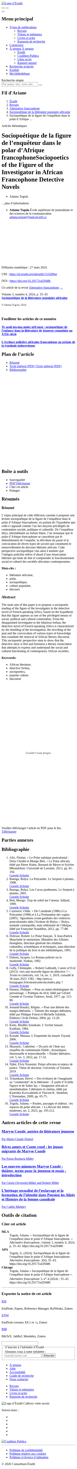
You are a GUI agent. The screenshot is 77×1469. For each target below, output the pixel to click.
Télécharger (9, 831)
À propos (28, 48)
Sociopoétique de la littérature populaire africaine (39, 112)
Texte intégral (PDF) (22, 366)
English (14, 70)
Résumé (14, 362)
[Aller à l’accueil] (12, 3)
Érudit (21, 52)
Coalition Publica (28, 55)
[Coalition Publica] (14, 1441)
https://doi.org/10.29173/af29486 (30, 281)
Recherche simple (13, 80)
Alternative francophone (24, 108)
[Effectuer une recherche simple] (3, 8)
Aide (12, 1368)
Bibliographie (17, 369)
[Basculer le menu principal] (3, 11)
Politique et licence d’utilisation (28, 1457)
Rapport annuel (27, 63)
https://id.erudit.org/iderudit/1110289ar (33, 274)
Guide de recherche (21, 1375)
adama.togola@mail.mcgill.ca (27, 217)
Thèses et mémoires (29, 34)
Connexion (16, 45)
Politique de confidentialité (26, 1450)
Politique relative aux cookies (27, 1453)
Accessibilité (17, 1372)
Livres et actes (26, 38)
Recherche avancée (21, 66)
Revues (22, 30)
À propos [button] (15, 48)
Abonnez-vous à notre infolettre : (25, 1351)
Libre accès (24, 59)
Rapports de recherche (31, 41)
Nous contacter (18, 1379)
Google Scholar (19, 875)
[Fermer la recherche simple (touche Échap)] (7, 8)
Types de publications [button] (23, 27)
